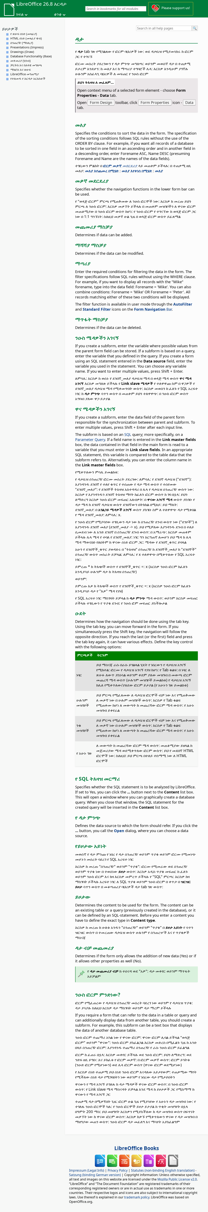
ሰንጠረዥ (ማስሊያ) (21, 43)
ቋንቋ (58, 14)
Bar (153, 309)
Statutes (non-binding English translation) (163, 1170)
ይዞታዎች (10, 29)
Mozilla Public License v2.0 (177, 1179)
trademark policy (136, 1197)
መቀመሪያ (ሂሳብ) (20, 61)
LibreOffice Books (136, 1148)
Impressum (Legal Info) (86, 1170)
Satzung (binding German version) (95, 1175)
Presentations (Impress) (27, 47)
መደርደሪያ (120, 165)
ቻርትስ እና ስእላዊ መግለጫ (26, 65)
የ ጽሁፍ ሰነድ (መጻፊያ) (23, 34)
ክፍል (20, 14)
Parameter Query (90, 439)
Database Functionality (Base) (31, 56)
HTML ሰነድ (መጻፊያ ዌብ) (26, 38)
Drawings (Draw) (22, 52)
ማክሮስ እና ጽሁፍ (20, 69)
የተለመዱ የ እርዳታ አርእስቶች (27, 78)
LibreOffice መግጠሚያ (24, 74)
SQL (127, 434)
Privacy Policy (118, 1170)
